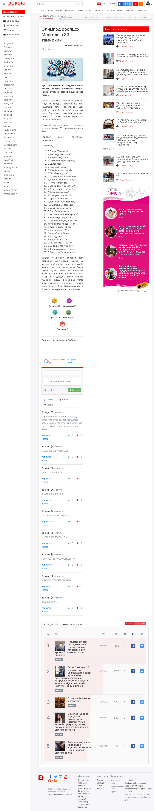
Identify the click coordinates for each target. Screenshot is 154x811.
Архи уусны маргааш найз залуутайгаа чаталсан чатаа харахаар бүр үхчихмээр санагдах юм (132, 229)
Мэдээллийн (12, 12)
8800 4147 (129, 786)
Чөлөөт (120, 10)
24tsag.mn (8, 84)
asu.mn (7, 126)
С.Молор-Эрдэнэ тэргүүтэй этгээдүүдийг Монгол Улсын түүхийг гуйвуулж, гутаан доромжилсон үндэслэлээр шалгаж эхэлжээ (71, 721)
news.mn (7, 54)
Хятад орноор (64, 16)
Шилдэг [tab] (65, 399)
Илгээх (75, 390)
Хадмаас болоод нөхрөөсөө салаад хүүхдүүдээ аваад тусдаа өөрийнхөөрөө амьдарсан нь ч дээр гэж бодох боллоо (132, 272)
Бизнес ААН (12, 25)
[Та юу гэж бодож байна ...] (62, 382)
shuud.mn (8, 88)
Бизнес (81, 10)
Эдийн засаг (70, 10)
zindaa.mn (8, 58)
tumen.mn (8, 156)
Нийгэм (58, 10)
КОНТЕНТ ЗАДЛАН (47, 16)
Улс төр (50, 10)
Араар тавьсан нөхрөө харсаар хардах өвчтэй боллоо (131, 211)
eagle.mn (7, 92)
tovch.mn (8, 66)
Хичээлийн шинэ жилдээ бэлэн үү (132, 174)
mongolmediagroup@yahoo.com (138, 789)
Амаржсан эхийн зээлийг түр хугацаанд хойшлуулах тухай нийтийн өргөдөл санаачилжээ (132, 88)
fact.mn (7, 148)
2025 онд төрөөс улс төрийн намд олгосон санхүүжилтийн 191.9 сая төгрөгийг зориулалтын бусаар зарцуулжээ (131, 140)
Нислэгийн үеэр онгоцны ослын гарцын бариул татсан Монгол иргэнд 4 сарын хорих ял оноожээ (71, 648)
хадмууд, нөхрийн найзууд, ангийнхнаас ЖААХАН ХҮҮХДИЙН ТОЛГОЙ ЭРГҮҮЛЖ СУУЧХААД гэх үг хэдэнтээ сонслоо (133, 250)
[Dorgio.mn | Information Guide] (41, 777)
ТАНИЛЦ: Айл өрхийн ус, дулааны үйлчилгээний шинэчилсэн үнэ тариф (129, 105)
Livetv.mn (8, 77)
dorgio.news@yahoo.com (135, 783)
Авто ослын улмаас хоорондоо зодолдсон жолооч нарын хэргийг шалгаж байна (73, 747)
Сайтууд (100, 783)
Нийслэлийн (12, 34)
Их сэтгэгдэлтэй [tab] (73, 624)
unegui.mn (8, 175)
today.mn (8, 103)
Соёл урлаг (99, 10)
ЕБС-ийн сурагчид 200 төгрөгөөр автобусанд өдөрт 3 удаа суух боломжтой (132, 159)
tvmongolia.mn (10, 167)
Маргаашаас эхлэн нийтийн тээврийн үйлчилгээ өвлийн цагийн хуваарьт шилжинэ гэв (132, 72)
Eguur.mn (8, 81)
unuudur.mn (9, 137)
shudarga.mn (9, 130)
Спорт (89, 10)
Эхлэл (41, 10)
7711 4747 (129, 780)
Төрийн (10, 30)
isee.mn (7, 141)
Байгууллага (102, 780)
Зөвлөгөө (110, 10)
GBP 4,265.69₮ (108, 4)
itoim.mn (7, 152)
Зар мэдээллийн (15, 16)
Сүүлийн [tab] (49, 399)
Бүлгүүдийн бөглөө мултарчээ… (79, 699)
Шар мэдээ (130, 10)
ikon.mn (7, 69)
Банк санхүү (12, 21)
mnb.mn (7, 73)
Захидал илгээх (112, 281)
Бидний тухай (83, 780)
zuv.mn (7, 107)
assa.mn (7, 178)
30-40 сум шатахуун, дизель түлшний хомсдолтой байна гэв (132, 55)
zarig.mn (7, 99)
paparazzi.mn (10, 190)
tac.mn (6, 186)
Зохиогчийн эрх (84, 788)
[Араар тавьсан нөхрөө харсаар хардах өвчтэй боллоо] (111, 213)
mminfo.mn (8, 111)
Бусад (80, 45)
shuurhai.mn (9, 133)
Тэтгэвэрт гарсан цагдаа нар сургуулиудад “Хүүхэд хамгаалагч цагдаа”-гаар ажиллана (131, 38)
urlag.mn (7, 118)
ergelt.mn (8, 96)
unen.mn (7, 122)
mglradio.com (10, 145)
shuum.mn (8, 160)
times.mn (7, 163)
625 (129, 3)
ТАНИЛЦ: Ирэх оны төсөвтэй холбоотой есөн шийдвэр (131, 121)
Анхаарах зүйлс (72, 361)
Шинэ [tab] (107, 29)
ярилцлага (142, 10)
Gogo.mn (7, 47)
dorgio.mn (8, 43)
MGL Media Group (55, 794)
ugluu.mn (7, 114)
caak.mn (7, 51)
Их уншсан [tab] (52, 624)
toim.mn (7, 182)
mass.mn (7, 171)
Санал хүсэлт (83, 791)
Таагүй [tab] (49, 404)
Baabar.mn (8, 62)
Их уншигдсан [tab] (120, 29)
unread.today (10, 193)
